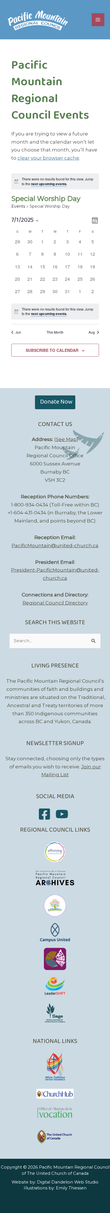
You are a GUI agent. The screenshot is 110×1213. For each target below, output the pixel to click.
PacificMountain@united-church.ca (55, 545)
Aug (92, 332)
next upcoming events (49, 183)
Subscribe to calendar (52, 350)
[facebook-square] (46, 814)
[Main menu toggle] (98, 19)
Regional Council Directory (55, 603)
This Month (55, 332)
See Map (66, 439)
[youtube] (64, 814)
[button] (55, 402)
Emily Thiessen (71, 1188)
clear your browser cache (48, 158)
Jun (18, 332)
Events (18, 206)
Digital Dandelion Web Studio (67, 1182)
